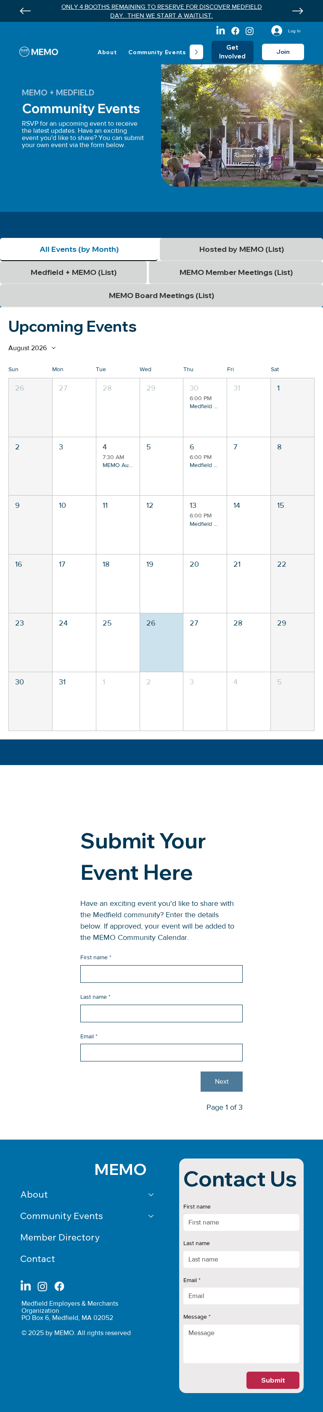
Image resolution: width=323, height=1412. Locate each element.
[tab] (79, 249)
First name (95, 957)
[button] (30, 407)
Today (298, 348)
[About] (151, 1194)
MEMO (44, 52)
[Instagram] (249, 31)
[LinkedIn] (220, 31)
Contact (37, 1258)
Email (89, 1036)
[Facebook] (235, 31)
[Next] (297, 11)
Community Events (61, 1216)
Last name (95, 996)
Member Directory (60, 1237)
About (34, 1194)
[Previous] (25, 11)
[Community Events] (151, 1216)
